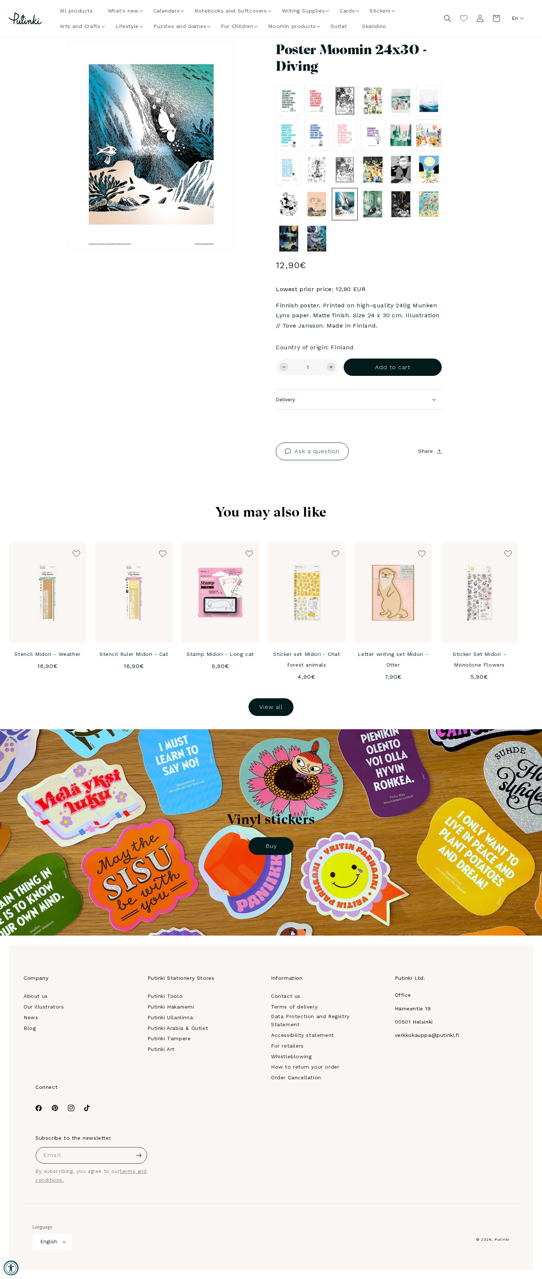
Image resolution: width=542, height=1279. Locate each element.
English (48, 1241)
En (515, 18)
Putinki (502, 1239)
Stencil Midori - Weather (47, 654)
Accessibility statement (302, 1035)
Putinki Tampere (169, 1038)
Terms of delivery (294, 1007)
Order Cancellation (296, 1077)
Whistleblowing (291, 1056)
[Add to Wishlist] (218, 56)
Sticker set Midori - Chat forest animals (306, 659)
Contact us (285, 996)
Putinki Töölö (165, 996)
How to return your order (305, 1067)
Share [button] (425, 451)
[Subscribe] (139, 1155)
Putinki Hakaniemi (170, 1007)
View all (271, 706)
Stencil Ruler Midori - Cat (134, 654)
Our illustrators (44, 1007)
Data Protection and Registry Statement (310, 1020)
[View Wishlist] (464, 18)
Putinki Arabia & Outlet (177, 1028)
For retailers (287, 1046)
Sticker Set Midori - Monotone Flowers (479, 659)
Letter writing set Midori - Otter (393, 659)
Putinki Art (161, 1049)
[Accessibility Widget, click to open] (11, 1268)
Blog (30, 1028)
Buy (271, 845)
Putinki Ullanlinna (170, 1017)
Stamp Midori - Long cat (220, 654)
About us (36, 996)
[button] (123, 10)
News (31, 1017)
